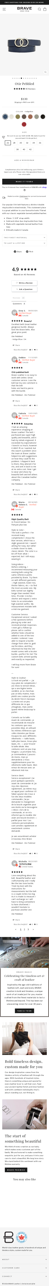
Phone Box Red (24, 124)
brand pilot (31, 1284)
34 (34, 143)
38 (17, 149)
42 (30, 149)
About (6, 1259)
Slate (36, 116)
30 (21, 143)
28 (14, 143)
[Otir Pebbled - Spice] (16, 1216)
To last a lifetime (14, 243)
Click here (23, 196)
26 (8, 143)
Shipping (18, 102)
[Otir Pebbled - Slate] (4, 1218)
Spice (30, 116)
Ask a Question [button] (26, 289)
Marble (11, 116)
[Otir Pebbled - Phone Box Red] (10, 1218)
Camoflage (17, 116)
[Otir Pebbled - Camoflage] (10, 1216)
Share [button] (17, 345)
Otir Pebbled (16, 336)
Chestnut (24, 116)
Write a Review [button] (26, 283)
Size (24, 132)
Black (42, 116)
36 (40, 143)
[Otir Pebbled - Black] (7, 1218)
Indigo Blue (5, 116)
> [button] (33, 929)
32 (27, 143)
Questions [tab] (17, 303)
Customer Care (11, 1268)
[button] (31, 350)
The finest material (15, 237)
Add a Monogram (24, 160)
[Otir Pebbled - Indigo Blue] (4, 1216)
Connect (7, 1276)
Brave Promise (16, 1170)
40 (24, 149)
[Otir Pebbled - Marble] (7, 1216)
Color (24, 111)
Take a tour (24, 1011)
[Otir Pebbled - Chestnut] (13, 1216)
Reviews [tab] (16, 298)
